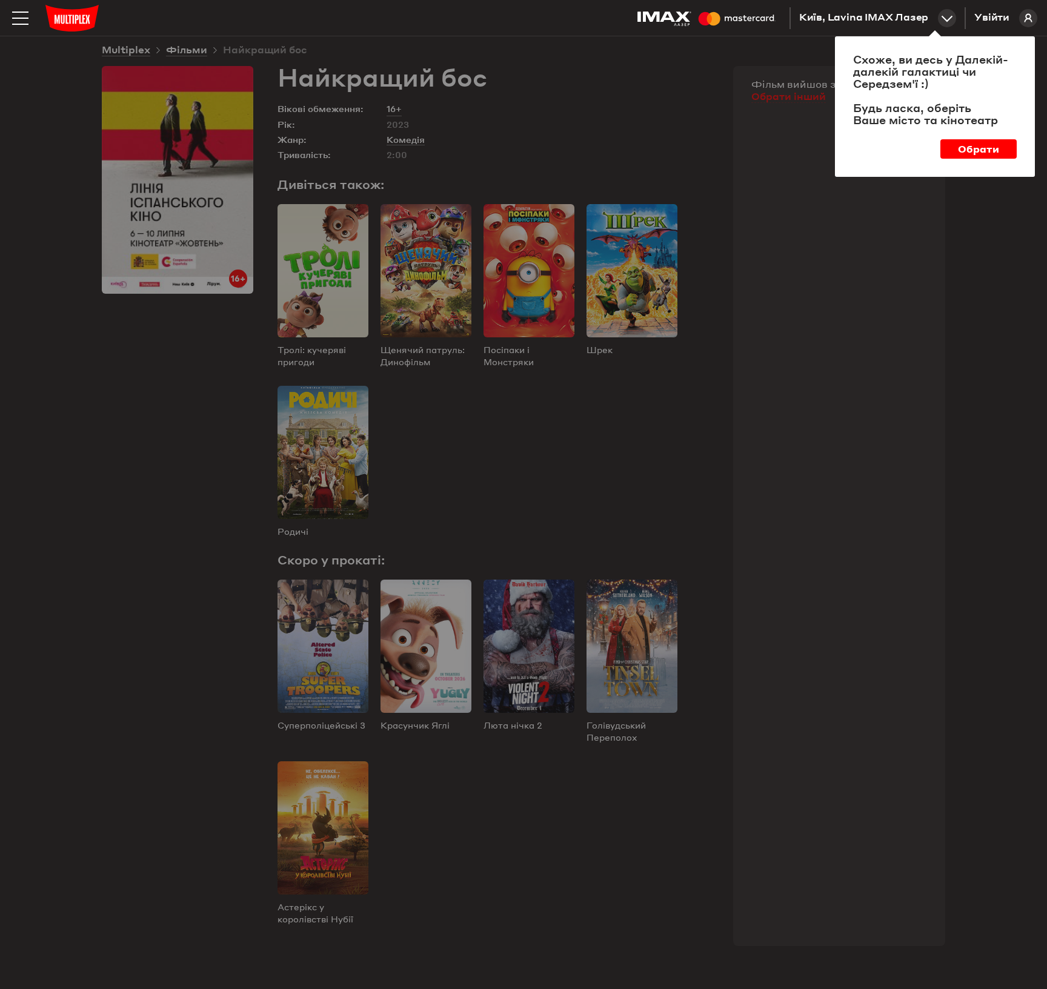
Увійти (991, 18)
